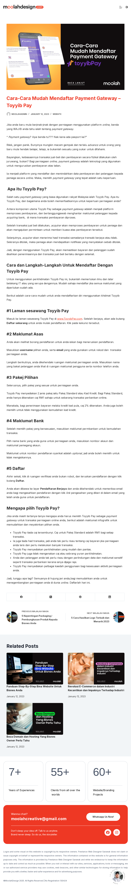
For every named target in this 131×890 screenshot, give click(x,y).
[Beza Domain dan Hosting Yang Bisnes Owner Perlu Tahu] (35, 719)
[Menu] (120, 7)
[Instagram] (116, 832)
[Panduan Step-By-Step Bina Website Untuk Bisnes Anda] (35, 668)
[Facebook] (21, 597)
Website (57, 114)
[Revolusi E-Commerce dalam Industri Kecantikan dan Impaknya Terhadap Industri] (96, 668)
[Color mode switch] (126, 7)
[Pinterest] (80, 597)
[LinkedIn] (109, 597)
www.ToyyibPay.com (69, 318)
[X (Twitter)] (51, 597)
